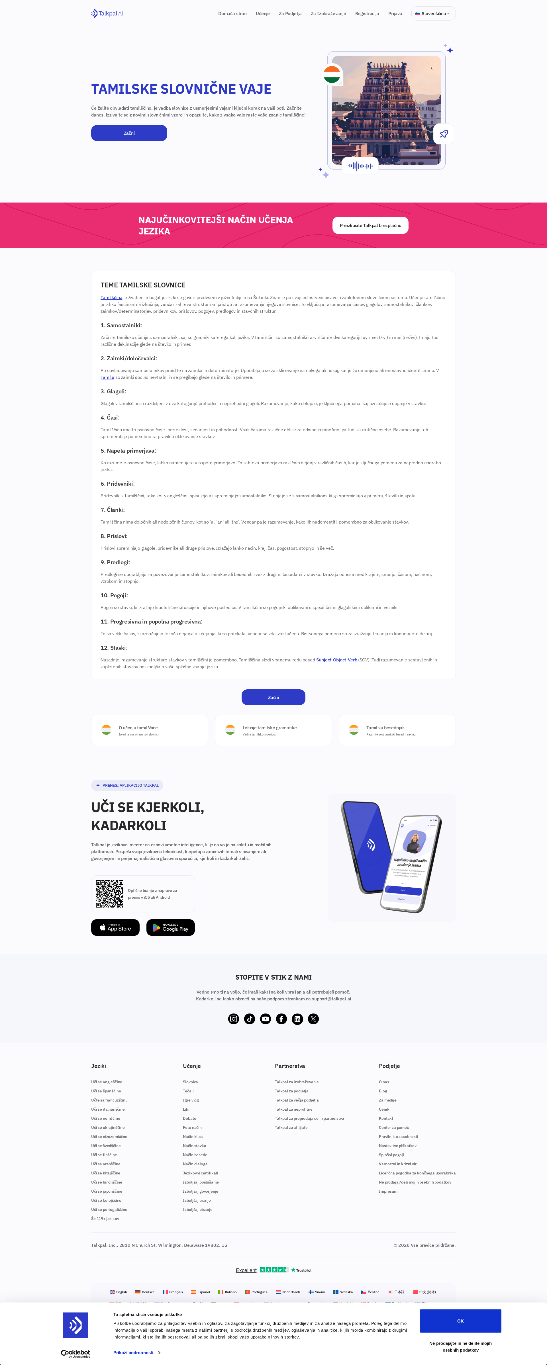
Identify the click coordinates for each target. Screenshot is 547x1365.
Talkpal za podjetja (292, 1091)
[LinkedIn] (297, 1019)
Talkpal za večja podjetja (297, 1100)
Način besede (195, 1154)
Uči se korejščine (106, 1200)
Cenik (384, 1109)
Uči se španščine (106, 1091)
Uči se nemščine (105, 1118)
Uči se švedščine (106, 1145)
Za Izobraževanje (328, 13)
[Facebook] (281, 1019)
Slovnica (190, 1081)
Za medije (388, 1100)
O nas (384, 1081)
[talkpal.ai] (107, 13)
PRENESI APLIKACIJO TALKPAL (131, 785)
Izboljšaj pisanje (197, 1209)
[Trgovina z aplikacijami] (115, 927)
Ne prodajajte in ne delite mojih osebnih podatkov (460, 1346)
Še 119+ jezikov (105, 1218)
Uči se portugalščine (109, 1209)
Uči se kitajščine (105, 1173)
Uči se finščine (104, 1154)
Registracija (367, 13)
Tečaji (188, 1091)
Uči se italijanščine (108, 1109)
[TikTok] (249, 1019)
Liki (186, 1109)
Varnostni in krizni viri (398, 1163)
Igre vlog (191, 1100)
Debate (189, 1118)
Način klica (193, 1136)
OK (460, 1321)
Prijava (395, 13)
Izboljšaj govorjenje (200, 1191)
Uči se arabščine (105, 1163)
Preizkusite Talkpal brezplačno (370, 225)
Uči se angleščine (106, 1081)
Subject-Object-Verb (336, 660)
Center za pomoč (394, 1127)
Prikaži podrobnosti (133, 1352)
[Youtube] (265, 1019)
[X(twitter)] (313, 1019)
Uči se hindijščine (106, 1182)
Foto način (192, 1127)
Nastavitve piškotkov (398, 1145)
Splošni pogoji (391, 1154)
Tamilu (107, 377)
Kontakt (386, 1118)
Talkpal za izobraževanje (297, 1081)
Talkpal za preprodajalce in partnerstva (309, 1118)
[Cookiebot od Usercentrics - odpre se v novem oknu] (76, 1354)
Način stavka (194, 1145)
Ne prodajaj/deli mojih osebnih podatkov (415, 1182)
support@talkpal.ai (331, 999)
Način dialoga (195, 1163)
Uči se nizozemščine (109, 1136)
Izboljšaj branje (197, 1200)
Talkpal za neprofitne (294, 1109)
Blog (383, 1091)
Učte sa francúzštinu (109, 1100)
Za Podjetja (290, 13)
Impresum (388, 1191)
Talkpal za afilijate (291, 1127)
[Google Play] (170, 927)
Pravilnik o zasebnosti (398, 1136)
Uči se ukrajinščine (108, 1127)
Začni (129, 133)
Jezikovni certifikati (200, 1173)
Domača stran (232, 13)
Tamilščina (111, 297)
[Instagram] (233, 1019)
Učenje (263, 13)
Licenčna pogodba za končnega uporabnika (417, 1173)
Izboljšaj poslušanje (201, 1182)
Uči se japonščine (106, 1191)
